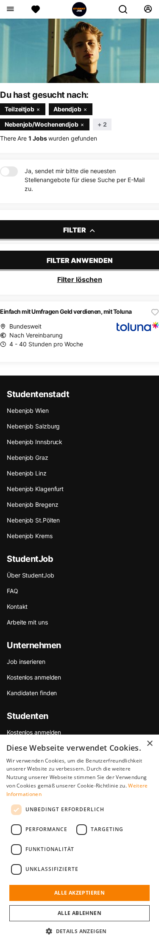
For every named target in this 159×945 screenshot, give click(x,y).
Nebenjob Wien (28, 410)
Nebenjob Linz (27, 473)
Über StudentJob (30, 575)
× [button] (149, 744)
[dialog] (79, 840)
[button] (79, 931)
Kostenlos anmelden (34, 677)
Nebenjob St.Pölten (33, 520)
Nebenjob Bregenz (32, 504)
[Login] (148, 9)
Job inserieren (26, 661)
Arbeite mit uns (27, 622)
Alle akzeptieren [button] (79, 892)
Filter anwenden (80, 260)
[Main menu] (10, 9)
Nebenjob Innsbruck (34, 441)
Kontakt (17, 606)
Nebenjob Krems (30, 535)
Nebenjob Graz (27, 457)
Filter (75, 230)
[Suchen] (126, 9)
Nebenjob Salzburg (33, 426)
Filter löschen (79, 279)
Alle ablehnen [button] (79, 913)
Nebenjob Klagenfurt (35, 488)
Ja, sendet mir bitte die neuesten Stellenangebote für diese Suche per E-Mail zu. (85, 179)
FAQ (12, 590)
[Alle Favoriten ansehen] (35, 9)
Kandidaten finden (32, 692)
